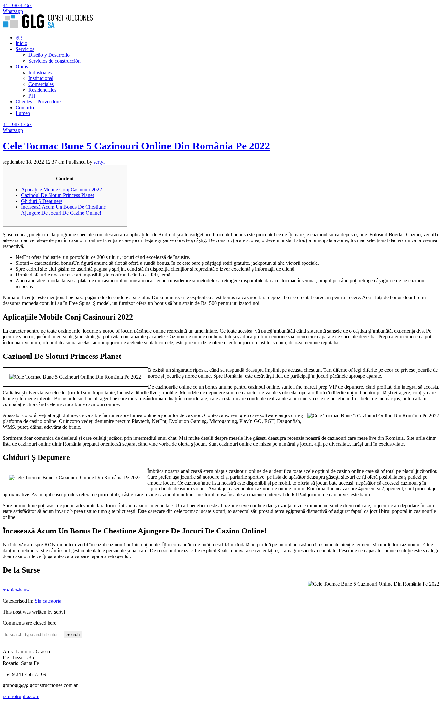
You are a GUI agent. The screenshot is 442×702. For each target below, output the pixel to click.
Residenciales (42, 90)
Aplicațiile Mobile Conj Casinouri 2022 (61, 189)
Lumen (23, 113)
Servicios (25, 49)
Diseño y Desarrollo (49, 55)
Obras (22, 66)
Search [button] (73, 634)
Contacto (25, 107)
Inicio (21, 43)
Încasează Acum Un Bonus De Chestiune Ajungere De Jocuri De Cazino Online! (63, 210)
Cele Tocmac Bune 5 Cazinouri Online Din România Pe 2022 (136, 146)
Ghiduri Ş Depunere (41, 201)
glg (19, 37)
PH (31, 96)
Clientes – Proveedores (39, 101)
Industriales (40, 72)
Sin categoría (48, 600)
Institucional (40, 78)
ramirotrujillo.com (21, 696)
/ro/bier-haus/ (16, 589)
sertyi (99, 162)
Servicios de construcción (54, 61)
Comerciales (41, 84)
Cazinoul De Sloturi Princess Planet (57, 195)
